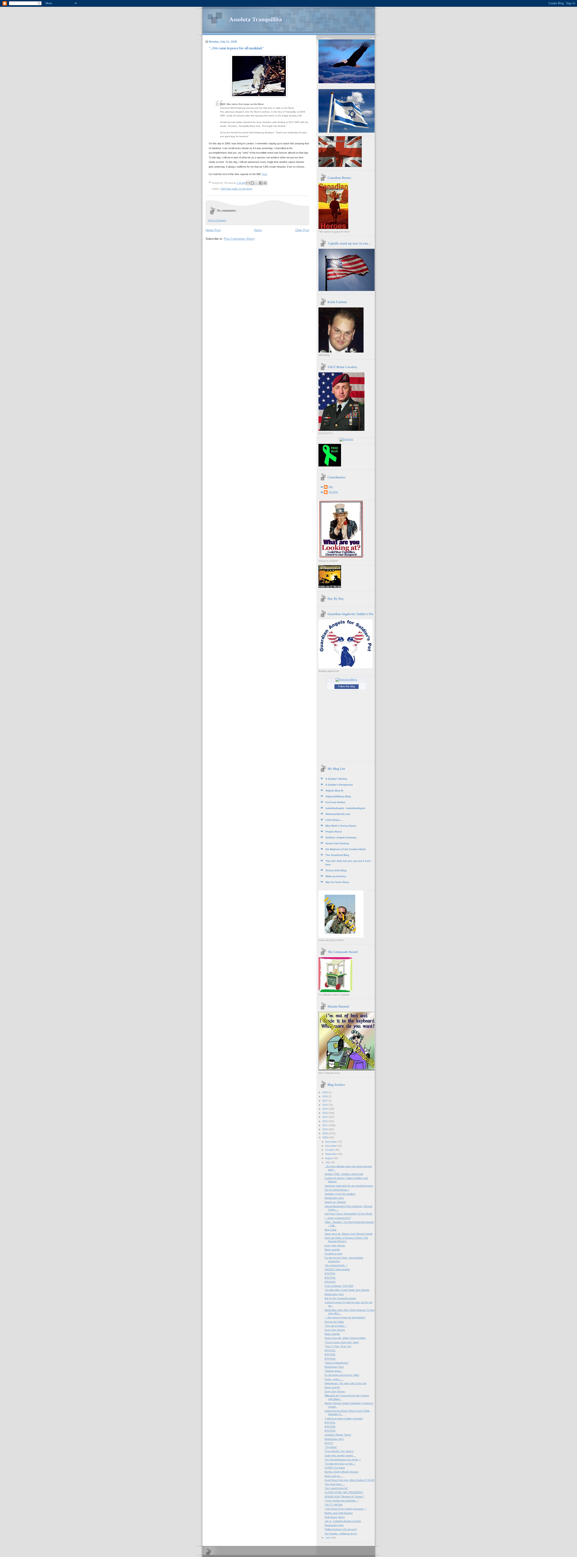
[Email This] (248, 183)
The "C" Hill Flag (333, 1504)
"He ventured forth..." (336, 1265)
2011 (325, 1125)
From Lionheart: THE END (339, 1286)
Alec (330, 486)
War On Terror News (337, 882)
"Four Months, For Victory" (339, 1451)
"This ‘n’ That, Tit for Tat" (338, 1346)
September (331, 1154)
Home (258, 230)
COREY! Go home (335, 1467)
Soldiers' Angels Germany (340, 837)
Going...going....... (334, 1379)
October (330, 1150)
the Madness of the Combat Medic (345, 849)
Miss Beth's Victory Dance (340, 825)
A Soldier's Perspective (339, 784)
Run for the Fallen (334, 1321)
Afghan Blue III (334, 790)
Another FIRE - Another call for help (344, 1174)
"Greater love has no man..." (340, 1463)
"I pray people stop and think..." (342, 1500)
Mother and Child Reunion (339, 1513)
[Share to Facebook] (261, 183)
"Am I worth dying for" (336, 1488)
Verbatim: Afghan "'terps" (338, 1434)
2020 (325, 1092)
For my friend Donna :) (337, 1189)
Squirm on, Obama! (335, 1202)
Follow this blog (346, 686)
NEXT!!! (329, 1443)
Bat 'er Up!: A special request (340, 1298)
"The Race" (331, 1447)
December (331, 1141)
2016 (325, 1104)
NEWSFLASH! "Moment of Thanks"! (344, 1496)
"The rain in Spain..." (336, 1325)
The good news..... (335, 1484)
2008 (325, 1137)
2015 (325, 1108)
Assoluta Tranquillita (255, 19)
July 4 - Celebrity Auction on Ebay (343, 1521)
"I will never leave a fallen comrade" (344, 1418)
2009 (325, 1133)
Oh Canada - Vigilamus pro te (341, 1533)
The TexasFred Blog (337, 855)
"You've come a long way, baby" (342, 1342)
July (327, 1162)
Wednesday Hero (334, 1198)
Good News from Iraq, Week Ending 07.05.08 (349, 1480)
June (328, 1537)
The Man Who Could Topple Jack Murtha (347, 1290)
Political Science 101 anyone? (341, 1529)
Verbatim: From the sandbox (340, 1194)
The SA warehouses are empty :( (343, 1459)
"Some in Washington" (337, 1362)
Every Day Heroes (335, 1245)
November (331, 1145)
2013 (325, 1117)
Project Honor (333, 831)
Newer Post (213, 230)
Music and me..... (334, 1476)
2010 (325, 1129)
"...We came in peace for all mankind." (345, 1317)
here (264, 174)
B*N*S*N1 (330, 1273)
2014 (325, 1113)
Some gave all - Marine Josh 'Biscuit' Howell (348, 1233)
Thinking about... (334, 1371)
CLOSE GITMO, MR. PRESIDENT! (344, 1492)
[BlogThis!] (252, 183)
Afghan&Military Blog (338, 796)
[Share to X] (256, 183)
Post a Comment (217, 220)
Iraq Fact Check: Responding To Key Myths (349, 1213)
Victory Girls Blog (335, 870)
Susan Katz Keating (337, 843)
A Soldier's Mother (336, 778)
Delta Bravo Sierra (335, 1517)
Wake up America (335, 876)
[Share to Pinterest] (265, 183)
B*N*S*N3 (330, 1281)
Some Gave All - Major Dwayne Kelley (345, 1338)
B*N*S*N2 (330, 1277)
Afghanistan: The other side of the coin (345, 1383)
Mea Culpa (330, 1229)
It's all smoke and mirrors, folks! (342, 1375)
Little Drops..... (334, 820)
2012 (325, 1121)
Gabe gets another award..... (340, 1455)
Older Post (302, 230)
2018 (325, 1096)
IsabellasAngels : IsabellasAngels (345, 808)
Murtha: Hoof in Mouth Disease (341, 1471)
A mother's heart (333, 1253)
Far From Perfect (335, 802)
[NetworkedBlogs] (346, 679)
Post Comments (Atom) (239, 238)
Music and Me (332, 1249)
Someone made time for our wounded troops (349, 1185)
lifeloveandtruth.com (337, 814)
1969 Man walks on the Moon (236, 188)
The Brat (333, 492)
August (329, 1158)
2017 (325, 1100)
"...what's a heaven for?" (338, 1218)
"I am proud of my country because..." (345, 1508)
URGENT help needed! (337, 1269)
